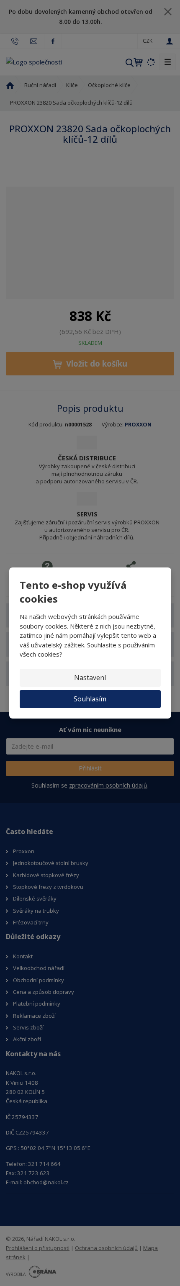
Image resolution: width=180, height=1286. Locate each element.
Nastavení (90, 677)
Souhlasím (90, 698)
